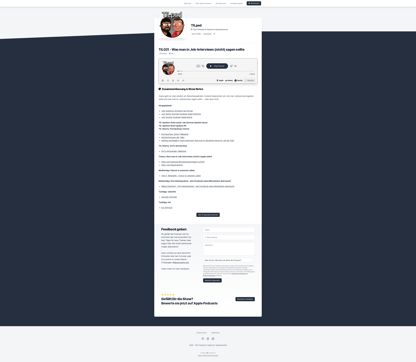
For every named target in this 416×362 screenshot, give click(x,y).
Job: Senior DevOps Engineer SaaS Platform (181, 114)
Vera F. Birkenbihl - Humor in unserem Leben (181, 176)
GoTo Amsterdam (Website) (173, 151)
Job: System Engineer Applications (176, 117)
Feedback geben (236, 3)
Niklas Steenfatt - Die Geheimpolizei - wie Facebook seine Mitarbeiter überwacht (197, 186)
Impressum (215, 333)
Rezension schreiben (245, 299)
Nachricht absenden (212, 280)
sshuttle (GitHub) (169, 197)
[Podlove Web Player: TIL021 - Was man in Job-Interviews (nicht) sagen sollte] (208, 71)
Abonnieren (255, 3)
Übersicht (187, 3)
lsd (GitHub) (166, 207)
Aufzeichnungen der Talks (172, 137)
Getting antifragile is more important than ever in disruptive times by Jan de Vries (197, 140)
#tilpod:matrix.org (180, 262)
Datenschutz (201, 333)
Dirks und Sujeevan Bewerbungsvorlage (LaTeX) (183, 162)
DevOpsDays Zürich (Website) (174, 134)
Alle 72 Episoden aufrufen (208, 215)
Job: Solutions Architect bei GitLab (177, 111)
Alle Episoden (221, 3)
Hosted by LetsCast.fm (208, 353)
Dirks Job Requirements (172, 165)
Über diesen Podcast (203, 3)
